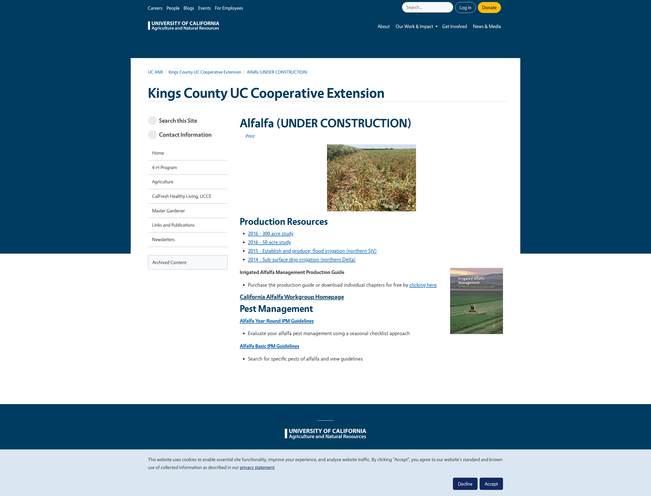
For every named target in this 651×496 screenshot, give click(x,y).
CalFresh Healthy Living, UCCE (181, 196)
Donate (489, 7)
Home (158, 153)
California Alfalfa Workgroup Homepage (292, 296)
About (384, 26)
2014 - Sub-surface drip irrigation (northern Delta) (302, 259)
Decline (465, 484)
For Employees (229, 8)
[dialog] (325, 472)
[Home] (183, 26)
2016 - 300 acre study (270, 233)
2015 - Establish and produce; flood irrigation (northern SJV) (312, 250)
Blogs (189, 8)
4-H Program (164, 167)
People (173, 8)
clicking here (423, 285)
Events (204, 8)
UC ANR (155, 72)
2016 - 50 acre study (269, 242)
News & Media (487, 26)
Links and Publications (173, 225)
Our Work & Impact (414, 26)
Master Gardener (168, 211)
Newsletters (163, 239)
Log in (465, 7)
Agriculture (162, 181)
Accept (491, 484)
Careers (155, 8)
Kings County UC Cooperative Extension (205, 72)
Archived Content (169, 262)
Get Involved (454, 26)
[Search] (450, 7)
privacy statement (257, 467)
